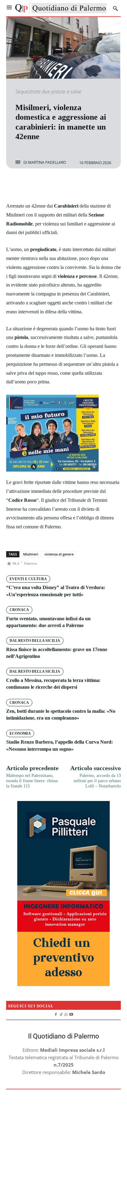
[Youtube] (71, 1013)
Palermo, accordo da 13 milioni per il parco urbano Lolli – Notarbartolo (97, 780)
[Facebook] (42, 185)
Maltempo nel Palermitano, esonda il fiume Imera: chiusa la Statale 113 (32, 780)
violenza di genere (59, 554)
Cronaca (19, 610)
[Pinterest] (70, 185)
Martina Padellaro (47, 162)
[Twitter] (56, 185)
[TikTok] (60, 1013)
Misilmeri (30, 554)
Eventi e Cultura (28, 579)
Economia (20, 733)
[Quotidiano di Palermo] (61, 8)
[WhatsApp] (85, 185)
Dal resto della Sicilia (35, 640)
